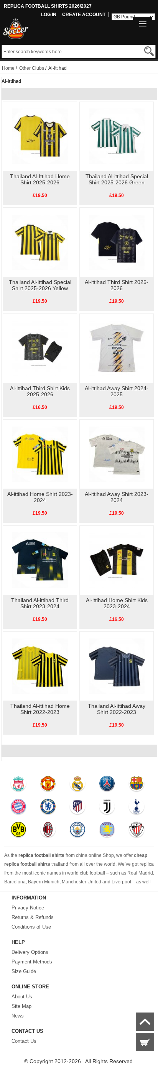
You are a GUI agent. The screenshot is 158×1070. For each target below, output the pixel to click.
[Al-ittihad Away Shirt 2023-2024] (117, 454)
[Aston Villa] (106, 831)
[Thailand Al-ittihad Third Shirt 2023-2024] (40, 560)
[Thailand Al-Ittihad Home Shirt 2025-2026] (40, 136)
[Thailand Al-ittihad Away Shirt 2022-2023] (117, 666)
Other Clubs (31, 68)
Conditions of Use (31, 927)
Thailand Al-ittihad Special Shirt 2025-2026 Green (117, 179)
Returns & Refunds (33, 917)
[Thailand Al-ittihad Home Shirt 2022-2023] (40, 666)
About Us (22, 996)
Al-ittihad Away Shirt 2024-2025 (116, 391)
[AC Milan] (47, 831)
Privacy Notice (28, 908)
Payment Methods (32, 962)
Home (8, 68)
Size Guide (24, 971)
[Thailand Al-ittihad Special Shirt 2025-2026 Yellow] (40, 242)
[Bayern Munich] (18, 808)
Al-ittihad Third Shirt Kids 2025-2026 (40, 391)
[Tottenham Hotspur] (136, 808)
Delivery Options (30, 952)
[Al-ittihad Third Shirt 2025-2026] (117, 242)
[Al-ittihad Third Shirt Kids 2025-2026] (40, 348)
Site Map (21, 1006)
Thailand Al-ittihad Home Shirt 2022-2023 (40, 709)
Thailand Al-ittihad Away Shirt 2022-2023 (116, 709)
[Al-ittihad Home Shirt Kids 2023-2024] (117, 560)
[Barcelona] (136, 785)
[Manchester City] (77, 831)
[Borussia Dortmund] (18, 831)
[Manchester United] (47, 785)
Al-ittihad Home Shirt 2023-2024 (40, 497)
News (18, 1016)
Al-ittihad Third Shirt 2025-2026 (116, 285)
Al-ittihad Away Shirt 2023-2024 (116, 497)
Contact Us (24, 1041)
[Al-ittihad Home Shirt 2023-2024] (40, 454)
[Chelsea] (47, 808)
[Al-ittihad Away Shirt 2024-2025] (117, 348)
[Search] (149, 51)
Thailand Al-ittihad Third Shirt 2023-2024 (40, 603)
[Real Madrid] (77, 785)
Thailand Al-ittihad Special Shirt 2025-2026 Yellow (40, 285)
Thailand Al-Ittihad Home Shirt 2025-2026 (40, 179)
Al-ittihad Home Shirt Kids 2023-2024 (117, 603)
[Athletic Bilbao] (136, 831)
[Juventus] (106, 808)
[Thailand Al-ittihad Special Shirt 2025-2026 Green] (117, 136)
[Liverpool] (18, 785)
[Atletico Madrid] (77, 808)
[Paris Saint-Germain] (106, 785)
